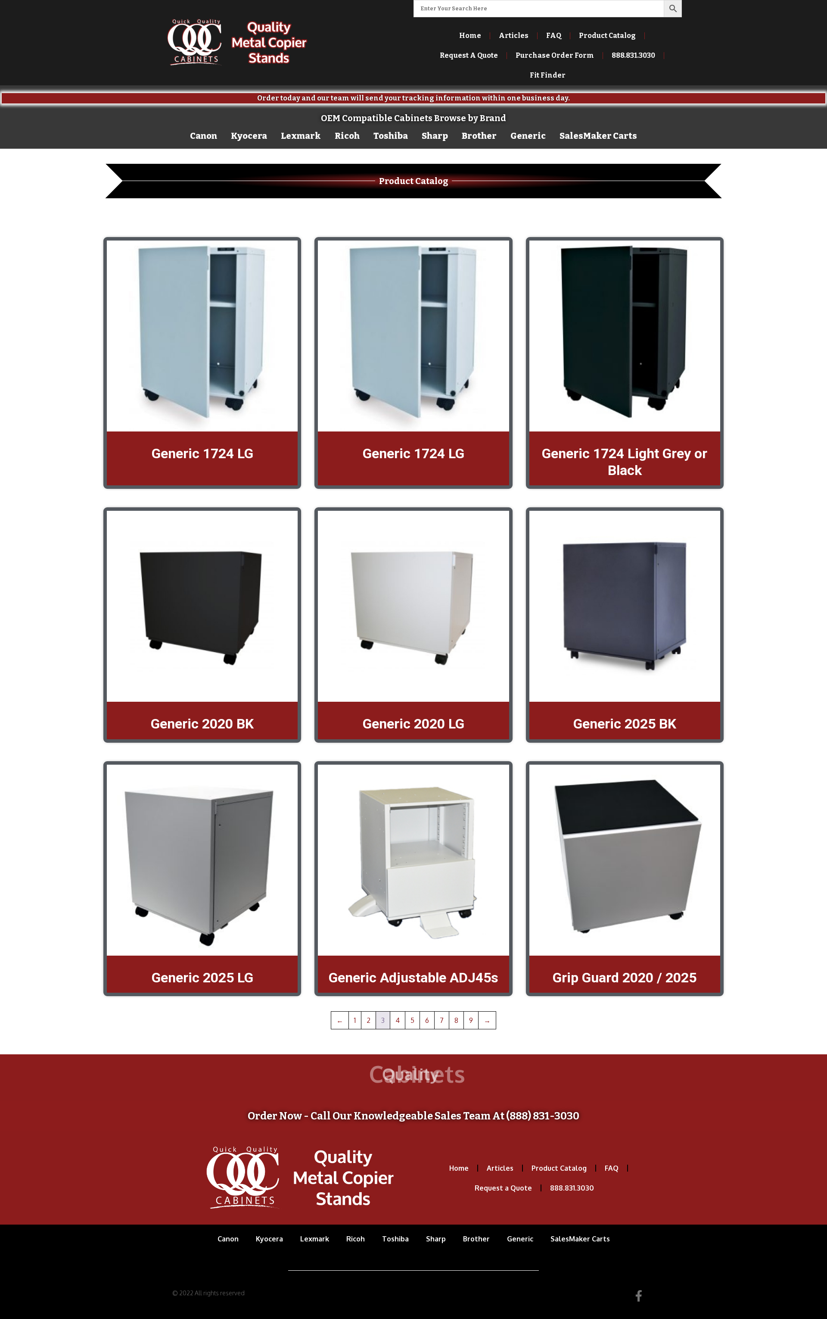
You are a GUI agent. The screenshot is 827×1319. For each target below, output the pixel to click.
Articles (514, 35)
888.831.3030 (572, 1188)
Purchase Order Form (555, 55)
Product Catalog (607, 35)
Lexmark (301, 136)
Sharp (435, 136)
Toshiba (390, 136)
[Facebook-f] (638, 1295)
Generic (528, 136)
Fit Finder (548, 75)
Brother (479, 136)
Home (470, 35)
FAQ (553, 35)
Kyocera (249, 136)
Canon (203, 136)
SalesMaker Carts (598, 136)
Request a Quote (503, 1188)
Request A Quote (469, 55)
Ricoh (347, 136)
